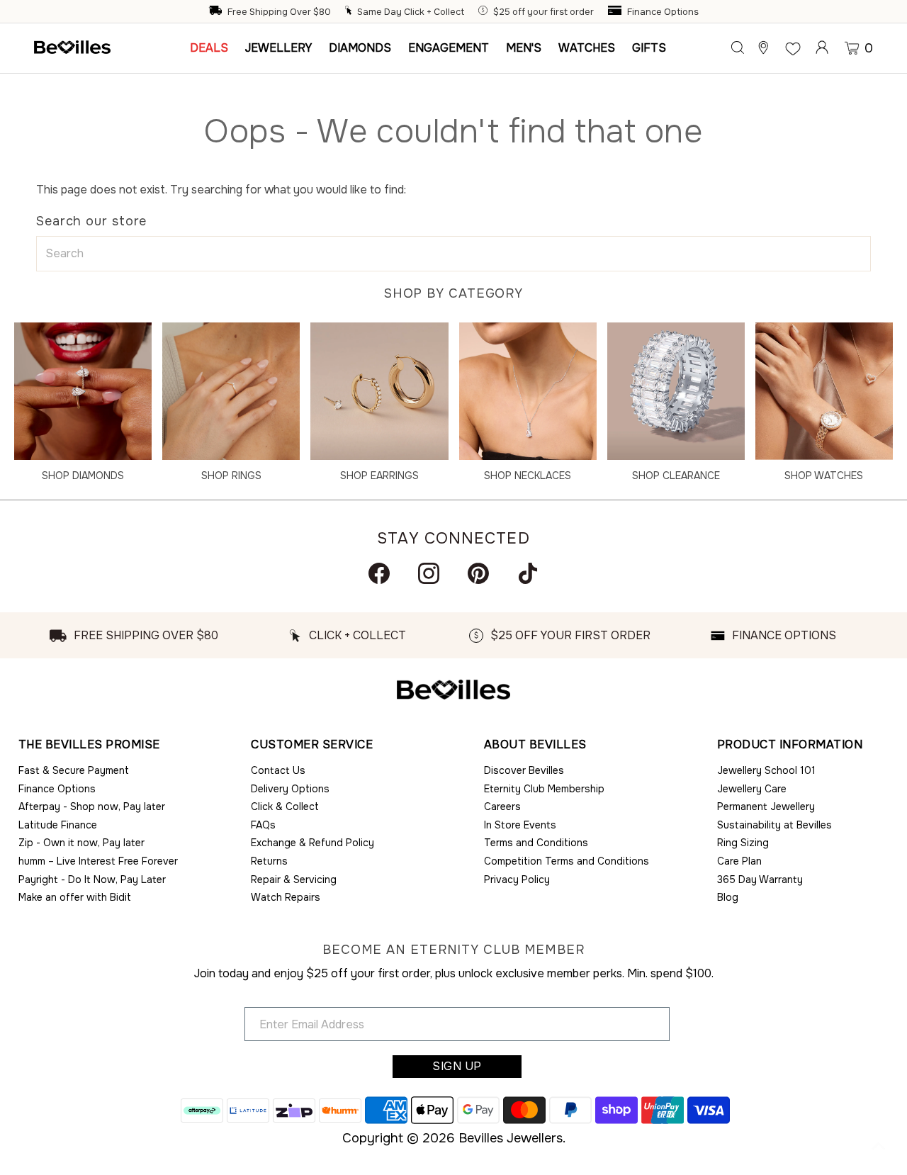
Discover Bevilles (524, 770)
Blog (727, 897)
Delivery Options (290, 788)
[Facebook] (379, 573)
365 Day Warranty (760, 879)
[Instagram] (428, 573)
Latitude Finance (57, 825)
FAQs (263, 825)
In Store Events (520, 825)
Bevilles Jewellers (510, 1138)
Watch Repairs (285, 897)
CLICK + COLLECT (357, 635)
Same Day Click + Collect (410, 12)
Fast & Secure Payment (73, 770)
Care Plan (739, 861)
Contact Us (278, 770)
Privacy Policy (517, 879)
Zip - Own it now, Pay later (81, 842)
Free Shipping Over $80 (279, 12)
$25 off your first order (543, 12)
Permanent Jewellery (766, 806)
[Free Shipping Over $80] (216, 12)
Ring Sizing (743, 842)
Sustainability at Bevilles (774, 825)
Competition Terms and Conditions (566, 861)
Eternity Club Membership (544, 788)
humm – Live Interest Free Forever (98, 861)
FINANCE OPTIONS (784, 635)
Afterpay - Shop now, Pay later (91, 806)
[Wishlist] (793, 47)
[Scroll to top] (878, 1146)
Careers (502, 806)
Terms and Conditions (536, 842)
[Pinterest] (478, 573)
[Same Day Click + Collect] (350, 12)
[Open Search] (737, 47)
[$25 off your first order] (484, 12)
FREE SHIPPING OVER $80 (146, 635)
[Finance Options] (616, 12)
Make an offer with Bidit (74, 897)
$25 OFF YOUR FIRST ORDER (570, 635)
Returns (269, 861)
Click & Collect (285, 806)
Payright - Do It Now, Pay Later (92, 879)
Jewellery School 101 (766, 770)
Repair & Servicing (294, 879)
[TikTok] (528, 573)
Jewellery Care (752, 788)
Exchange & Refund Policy (312, 842)
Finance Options (663, 12)
